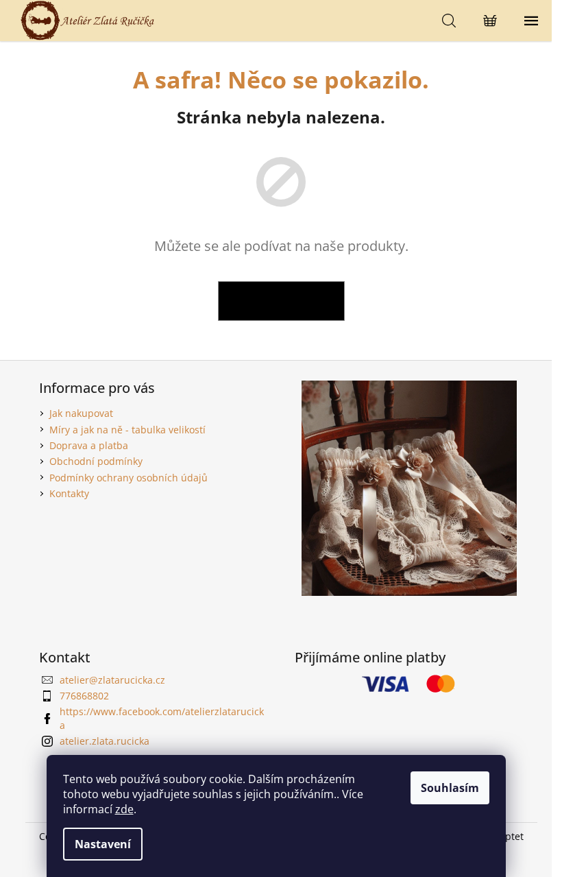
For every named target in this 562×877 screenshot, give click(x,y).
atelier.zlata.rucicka (104, 740)
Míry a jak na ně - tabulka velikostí (127, 429)
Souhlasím (450, 787)
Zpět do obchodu (281, 300)
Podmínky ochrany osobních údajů (128, 477)
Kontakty (69, 493)
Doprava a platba (88, 445)
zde (124, 809)
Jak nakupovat (81, 413)
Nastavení (103, 844)
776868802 (84, 695)
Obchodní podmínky (96, 461)
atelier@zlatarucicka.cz (112, 679)
